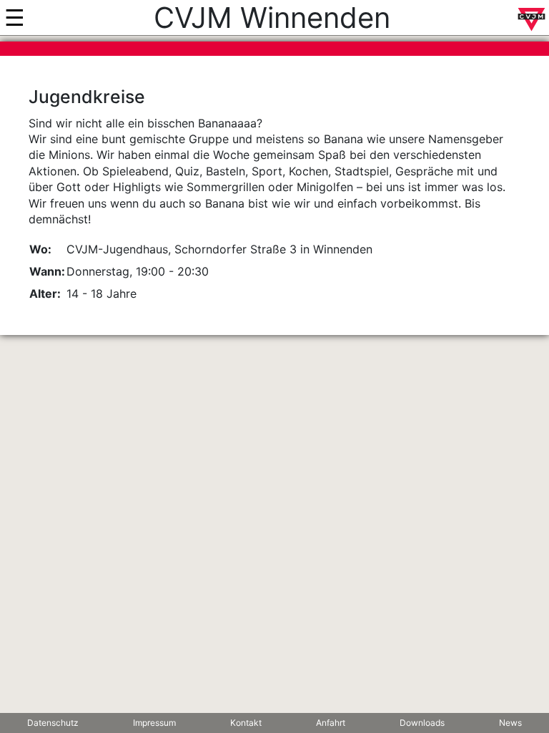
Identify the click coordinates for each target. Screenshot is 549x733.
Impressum (154, 722)
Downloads (422, 722)
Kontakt (246, 722)
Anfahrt (330, 722)
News (510, 722)
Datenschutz (53, 722)
